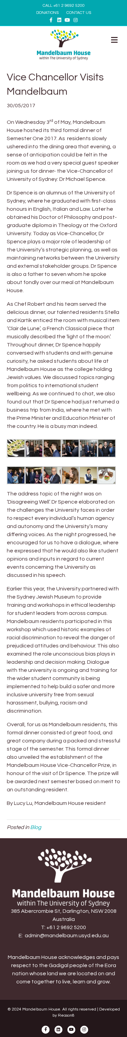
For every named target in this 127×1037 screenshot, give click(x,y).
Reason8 (66, 1015)
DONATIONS (47, 13)
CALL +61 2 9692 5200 (64, 5)
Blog (35, 827)
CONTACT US (78, 13)
